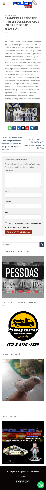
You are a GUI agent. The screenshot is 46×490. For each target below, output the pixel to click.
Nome (7, 191)
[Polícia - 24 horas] (25, 4)
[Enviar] (42, 244)
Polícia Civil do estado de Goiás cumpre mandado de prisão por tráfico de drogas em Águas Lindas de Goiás (12, 143)
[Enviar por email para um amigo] (23, 128)
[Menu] (4, 4)
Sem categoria (10, 15)
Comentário (10, 171)
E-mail (8, 202)
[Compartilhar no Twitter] (19, 128)
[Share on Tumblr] (36, 128)
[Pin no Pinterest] (27, 128)
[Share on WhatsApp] (10, 128)
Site (6, 212)
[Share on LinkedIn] (32, 128)
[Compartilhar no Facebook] (14, 128)
